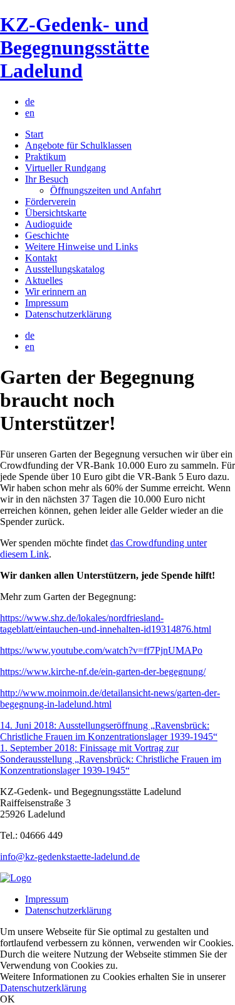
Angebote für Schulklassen (78, 145)
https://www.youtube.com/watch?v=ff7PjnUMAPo (101, 650)
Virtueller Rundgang (65, 167)
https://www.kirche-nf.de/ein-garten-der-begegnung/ (103, 671)
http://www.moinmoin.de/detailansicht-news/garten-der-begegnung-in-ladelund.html (110, 698)
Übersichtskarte (55, 213)
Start (34, 134)
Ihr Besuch (46, 179)
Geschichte (47, 235)
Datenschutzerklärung (68, 314)
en (29, 113)
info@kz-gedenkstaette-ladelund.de (70, 856)
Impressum (46, 303)
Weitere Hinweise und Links (81, 246)
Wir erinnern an (55, 291)
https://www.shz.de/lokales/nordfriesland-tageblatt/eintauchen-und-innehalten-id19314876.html (105, 623)
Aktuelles (44, 280)
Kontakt (41, 257)
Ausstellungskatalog (65, 269)
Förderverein (50, 201)
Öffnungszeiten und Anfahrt (105, 190)
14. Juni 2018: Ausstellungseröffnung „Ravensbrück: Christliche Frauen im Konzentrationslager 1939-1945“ (108, 731)
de (29, 101)
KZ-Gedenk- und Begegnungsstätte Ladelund (74, 47)
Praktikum (45, 156)
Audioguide (48, 224)
